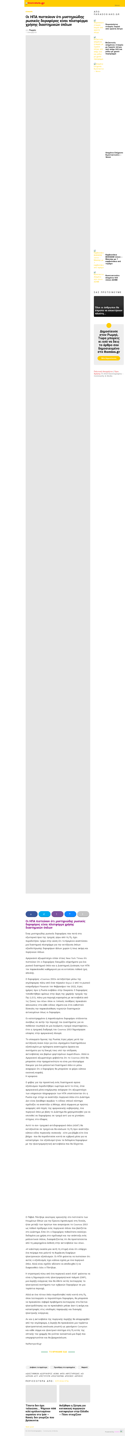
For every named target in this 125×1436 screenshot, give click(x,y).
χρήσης (79, 1376)
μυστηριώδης (73, 1374)
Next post (30, 1427)
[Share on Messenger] (70, 914)
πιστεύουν (45, 1376)
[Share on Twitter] (45, 914)
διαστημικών (33, 1374)
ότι (36, 1376)
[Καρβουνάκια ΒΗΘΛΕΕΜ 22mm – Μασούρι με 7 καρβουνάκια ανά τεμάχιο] (99, 259)
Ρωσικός (70, 1376)
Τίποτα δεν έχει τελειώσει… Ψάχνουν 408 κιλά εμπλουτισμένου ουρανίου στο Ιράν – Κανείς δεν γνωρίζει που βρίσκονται (41, 1413)
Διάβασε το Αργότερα (38, 1367)
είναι (57, 1374)
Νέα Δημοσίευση (108, 358)
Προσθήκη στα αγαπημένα (64, 1367)
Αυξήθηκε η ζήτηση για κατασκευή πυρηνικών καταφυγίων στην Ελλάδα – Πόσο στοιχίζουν (74, 1410)
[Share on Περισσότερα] (83, 914)
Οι (83, 1374)
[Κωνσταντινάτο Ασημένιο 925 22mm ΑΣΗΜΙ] (99, 277)
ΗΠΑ (63, 1374)
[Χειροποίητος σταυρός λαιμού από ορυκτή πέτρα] (99, 26)
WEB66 (117, 1432)
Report (85, 1367)
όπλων (30, 1376)
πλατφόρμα (58, 1376)
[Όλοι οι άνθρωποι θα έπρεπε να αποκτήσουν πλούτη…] (109, 306)
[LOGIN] (122, 3)
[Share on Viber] (57, 914)
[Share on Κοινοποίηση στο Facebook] (32, 914)
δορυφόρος (46, 1374)
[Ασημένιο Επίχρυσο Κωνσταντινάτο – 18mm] (99, 155)
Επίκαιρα (62, 1381)
